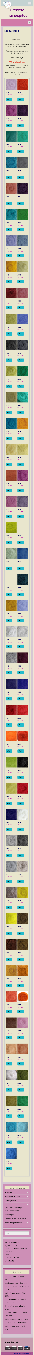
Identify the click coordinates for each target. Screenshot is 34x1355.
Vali (8, 99)
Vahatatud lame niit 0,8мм (15, 1219)
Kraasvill (8, 1192)
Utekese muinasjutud (17, 12)
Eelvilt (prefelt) (10, 1200)
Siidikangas (9, 1214)
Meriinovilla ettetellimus (17, 1322)
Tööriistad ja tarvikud (13, 1223)
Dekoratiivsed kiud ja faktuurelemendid (13, 1209)
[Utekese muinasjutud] (7, 4)
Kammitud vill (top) (12, 1196)
